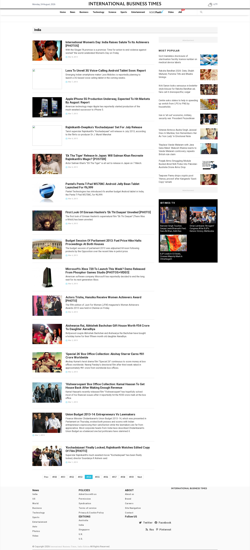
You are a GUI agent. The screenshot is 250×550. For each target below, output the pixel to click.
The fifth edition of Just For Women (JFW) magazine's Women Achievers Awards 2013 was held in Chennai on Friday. (102, 306)
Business (84, 12)
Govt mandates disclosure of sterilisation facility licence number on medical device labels (178, 59)
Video (171, 12)
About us (129, 494)
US (33, 499)
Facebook (164, 522)
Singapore (84, 529)
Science (112, 12)
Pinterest (164, 529)
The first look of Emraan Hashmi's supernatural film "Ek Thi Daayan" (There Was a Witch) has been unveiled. (105, 218)
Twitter (147, 522)
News (72, 12)
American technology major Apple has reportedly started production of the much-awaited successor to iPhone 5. (103, 108)
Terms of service (87, 508)
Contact (129, 513)
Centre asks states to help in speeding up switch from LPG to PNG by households (178, 103)
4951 (63, 477)
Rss (151, 529)
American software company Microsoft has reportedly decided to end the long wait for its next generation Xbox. (105, 278)
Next (140, 477)
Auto (34, 526)
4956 (105, 477)
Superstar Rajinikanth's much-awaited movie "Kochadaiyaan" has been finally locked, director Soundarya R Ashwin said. (104, 457)
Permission (85, 499)
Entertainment (138, 12)
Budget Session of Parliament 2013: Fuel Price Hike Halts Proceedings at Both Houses (103, 242)
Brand (128, 499)
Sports (124, 12)
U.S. (81, 539)
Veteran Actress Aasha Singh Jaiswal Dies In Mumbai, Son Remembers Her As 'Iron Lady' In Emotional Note (178, 133)
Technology (98, 12)
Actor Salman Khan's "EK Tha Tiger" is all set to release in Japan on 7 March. (104, 163)
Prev (46, 477)
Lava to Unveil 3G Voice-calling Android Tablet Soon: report (106, 70)
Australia (83, 520)
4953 (80, 477)
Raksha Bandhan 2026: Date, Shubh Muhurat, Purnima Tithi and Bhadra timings (176, 74)
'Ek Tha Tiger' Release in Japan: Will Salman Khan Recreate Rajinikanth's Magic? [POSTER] (104, 157)
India (35, 494)
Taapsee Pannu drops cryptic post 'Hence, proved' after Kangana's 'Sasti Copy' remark (177, 178)
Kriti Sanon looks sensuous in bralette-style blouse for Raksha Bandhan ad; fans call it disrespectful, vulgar (178, 88)
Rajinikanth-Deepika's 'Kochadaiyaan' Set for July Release (104, 127)
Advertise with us (87, 494)
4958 (123, 477)
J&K (180, 12)
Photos (36, 531)
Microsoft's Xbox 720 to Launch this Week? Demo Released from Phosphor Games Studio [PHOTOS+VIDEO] (105, 270)
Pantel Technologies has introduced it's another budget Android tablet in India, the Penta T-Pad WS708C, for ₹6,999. (105, 193)
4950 (54, 477)
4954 (88, 477)
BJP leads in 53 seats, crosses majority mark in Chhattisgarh (171, 256)
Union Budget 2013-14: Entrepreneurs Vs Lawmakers (100, 414)
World (35, 503)
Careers (129, 503)
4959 (131, 477)
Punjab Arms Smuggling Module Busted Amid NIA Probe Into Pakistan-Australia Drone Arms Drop (178, 164)
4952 (71, 477)
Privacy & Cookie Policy (91, 513)
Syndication (85, 503)
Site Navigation (133, 508)
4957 (114, 477)
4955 (97, 477)
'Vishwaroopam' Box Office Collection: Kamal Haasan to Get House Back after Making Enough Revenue (105, 385)
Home (63, 12)
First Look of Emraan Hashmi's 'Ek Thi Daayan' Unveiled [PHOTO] (108, 212)
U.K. (81, 534)
